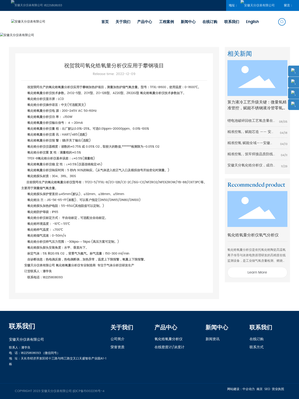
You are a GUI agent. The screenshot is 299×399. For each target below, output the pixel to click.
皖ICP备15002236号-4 (88, 391)
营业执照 (278, 389)
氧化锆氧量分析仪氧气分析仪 (253, 235)
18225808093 (52, 5)
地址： (234, 5)
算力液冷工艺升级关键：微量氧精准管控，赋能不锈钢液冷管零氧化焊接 (257, 108)
